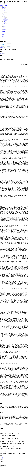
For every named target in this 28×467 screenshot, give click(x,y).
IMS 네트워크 (4, 26)
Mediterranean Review (5, 19)
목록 (0, 456)
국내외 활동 (4, 25)
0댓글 (1, 53)
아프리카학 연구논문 (5, 20)
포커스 (4, 13)
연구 (3, 24)
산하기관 (4, 10)
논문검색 (4, 21)
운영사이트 (4, 29)
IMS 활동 (3, 36)
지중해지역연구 (5, 18)
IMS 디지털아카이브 (4, 31)
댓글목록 (1, 459)
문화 (3, 14)
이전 (2, 457)
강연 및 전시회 (5, 23)
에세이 (4, 16)
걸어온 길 (4, 11)
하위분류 (5, 7)
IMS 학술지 (3, 35)
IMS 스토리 (3, 12)
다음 (2, 458)
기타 (3, 27)
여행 (3, 15)
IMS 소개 (3, 7)
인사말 (4, 8)
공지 (3, 28)
